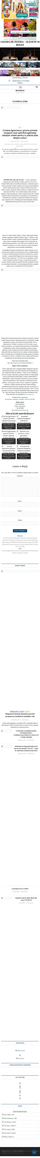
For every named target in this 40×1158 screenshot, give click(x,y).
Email (20, 511)
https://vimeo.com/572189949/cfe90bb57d (21, 363)
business (21, 711)
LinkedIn (21, 399)
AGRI (19, 127)
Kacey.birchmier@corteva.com (20, 410)
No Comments (24, 141)
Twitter (26, 399)
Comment (20, 476)
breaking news (14, 711)
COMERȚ (27, 711)
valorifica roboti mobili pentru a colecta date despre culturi (26, 145)
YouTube (32, 399)
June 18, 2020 (15, 891)
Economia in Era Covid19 (20, 888)
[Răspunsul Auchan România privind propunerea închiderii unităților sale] (20, 639)
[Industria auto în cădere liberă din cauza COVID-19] (6, 966)
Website (20, 520)
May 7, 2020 (22, 903)
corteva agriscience (9, 144)
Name (20, 501)
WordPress (5, 1153)
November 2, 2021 (15, 719)
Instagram (15, 399)
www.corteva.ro (29, 394)
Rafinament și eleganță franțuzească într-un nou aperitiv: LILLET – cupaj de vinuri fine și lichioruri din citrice (26, 748)
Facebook (9, 399)
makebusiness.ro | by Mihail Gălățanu (12, 1151)
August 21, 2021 (15, 141)
